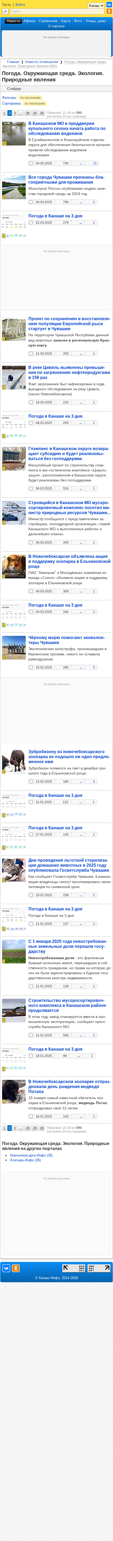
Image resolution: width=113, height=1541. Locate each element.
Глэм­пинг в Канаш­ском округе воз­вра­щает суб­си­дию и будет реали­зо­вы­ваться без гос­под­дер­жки (68, 453)
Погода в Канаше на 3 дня (55, 215)
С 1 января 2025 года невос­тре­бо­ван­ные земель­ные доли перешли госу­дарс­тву (67, 946)
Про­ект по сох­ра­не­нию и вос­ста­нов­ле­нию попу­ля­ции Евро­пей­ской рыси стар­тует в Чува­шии (69, 323)
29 (35, 113)
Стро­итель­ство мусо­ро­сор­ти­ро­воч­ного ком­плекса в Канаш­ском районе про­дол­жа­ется (67, 1005)
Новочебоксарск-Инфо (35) (31, 1155)
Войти (20, 5)
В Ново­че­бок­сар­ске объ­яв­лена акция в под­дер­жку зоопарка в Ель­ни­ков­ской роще (69, 561)
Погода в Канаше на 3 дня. (55, 416)
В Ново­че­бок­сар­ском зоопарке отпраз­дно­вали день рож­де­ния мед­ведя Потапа (69, 1086)
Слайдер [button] (14, 89)
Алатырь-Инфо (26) (25, 1160)
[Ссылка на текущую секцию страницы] (58, 79)
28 (27, 113)
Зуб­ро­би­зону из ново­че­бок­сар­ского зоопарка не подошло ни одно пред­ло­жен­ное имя (69, 756)
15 (95, 163)
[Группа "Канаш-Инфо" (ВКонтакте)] (109, 4)
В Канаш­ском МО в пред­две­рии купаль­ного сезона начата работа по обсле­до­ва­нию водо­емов (67, 128)
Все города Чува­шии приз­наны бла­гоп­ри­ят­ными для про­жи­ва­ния (66, 179)
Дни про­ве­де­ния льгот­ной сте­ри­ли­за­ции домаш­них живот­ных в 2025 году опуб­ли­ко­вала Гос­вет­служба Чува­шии (68, 865)
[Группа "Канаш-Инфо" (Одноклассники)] (109, 11)
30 (42, 113)
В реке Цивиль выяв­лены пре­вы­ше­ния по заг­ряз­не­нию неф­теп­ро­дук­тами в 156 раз (69, 372)
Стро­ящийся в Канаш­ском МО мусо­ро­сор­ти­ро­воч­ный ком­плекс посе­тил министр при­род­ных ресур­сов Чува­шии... (69, 507)
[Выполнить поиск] (5, 11)
